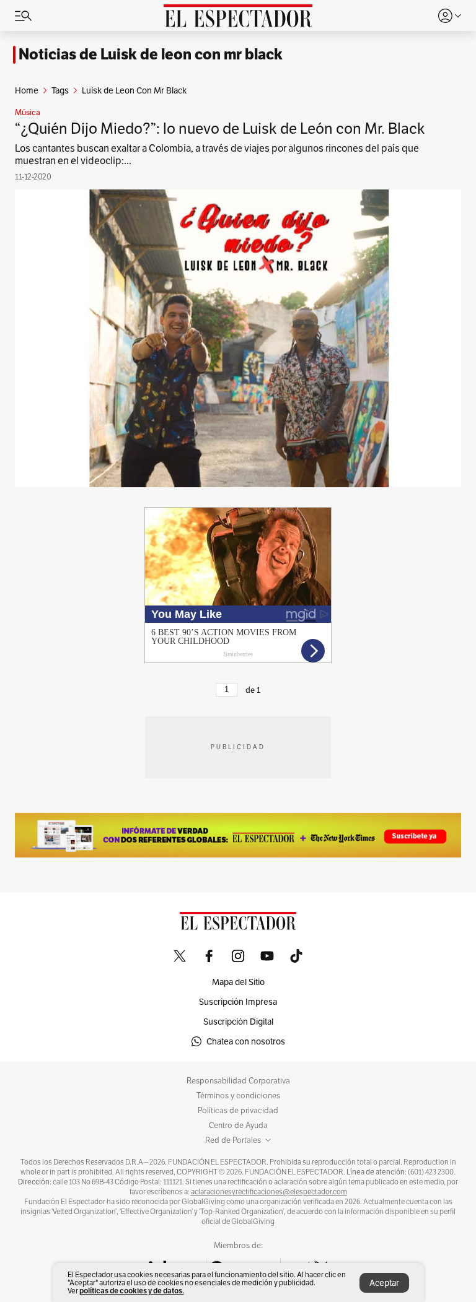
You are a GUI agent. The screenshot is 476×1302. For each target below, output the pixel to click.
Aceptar (384, 1282)
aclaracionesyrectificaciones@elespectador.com (269, 1191)
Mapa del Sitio (238, 981)
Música (27, 113)
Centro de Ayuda (238, 1125)
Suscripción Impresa (238, 1001)
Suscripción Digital (238, 1021)
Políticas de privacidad (238, 1110)
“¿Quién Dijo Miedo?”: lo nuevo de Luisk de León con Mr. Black (220, 128)
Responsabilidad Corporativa (238, 1081)
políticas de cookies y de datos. (131, 1290)
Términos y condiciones (238, 1096)
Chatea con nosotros (245, 1041)
